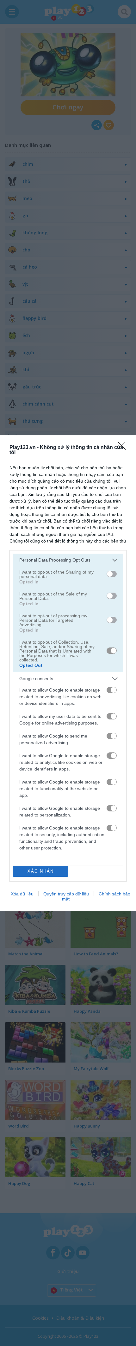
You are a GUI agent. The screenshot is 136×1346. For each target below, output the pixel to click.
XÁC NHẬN (41, 871)
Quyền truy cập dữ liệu (66, 893)
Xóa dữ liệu (22, 893)
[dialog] (68, 673)
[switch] (112, 574)
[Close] (124, 448)
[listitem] (68, 560)
